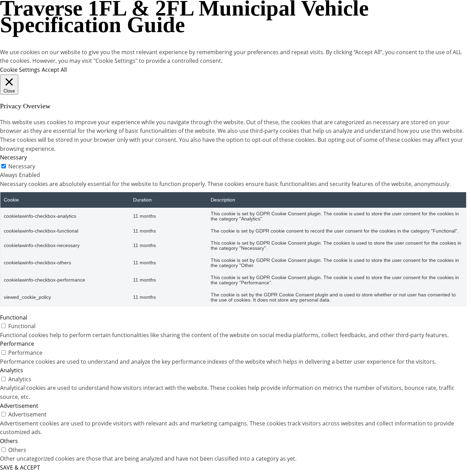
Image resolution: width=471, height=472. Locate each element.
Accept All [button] (54, 69)
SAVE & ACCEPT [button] (20, 467)
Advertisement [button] (19, 406)
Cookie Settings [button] (20, 69)
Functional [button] (13, 317)
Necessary (21, 166)
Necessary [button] (13, 157)
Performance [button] (17, 343)
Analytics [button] (11, 370)
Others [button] (9, 441)
